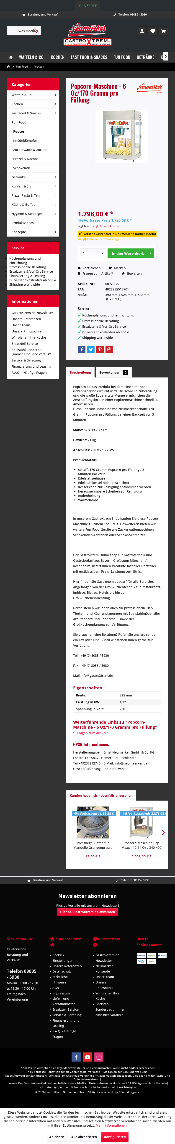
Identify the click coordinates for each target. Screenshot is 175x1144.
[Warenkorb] (163, 30)
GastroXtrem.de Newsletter (32, 313)
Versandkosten (102, 1068)
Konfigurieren (115, 1137)
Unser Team (21, 325)
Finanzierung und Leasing (31, 366)
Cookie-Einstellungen (62, 958)
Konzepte (87, 5)
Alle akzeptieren (84, 1137)
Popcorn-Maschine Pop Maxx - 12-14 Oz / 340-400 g (141, 845)
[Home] (11, 57)
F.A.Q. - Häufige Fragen (29, 372)
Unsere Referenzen (26, 319)
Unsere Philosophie (26, 331)
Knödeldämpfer (25, 140)
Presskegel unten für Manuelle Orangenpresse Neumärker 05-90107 (92, 845)
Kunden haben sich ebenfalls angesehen (101, 795)
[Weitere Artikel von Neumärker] (149, 88)
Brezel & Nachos (25, 159)
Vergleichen (91, 268)
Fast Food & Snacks (26, 113)
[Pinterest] (100, 349)
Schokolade (22, 168)
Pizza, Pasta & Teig (26, 195)
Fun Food (19, 122)
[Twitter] (91, 349)
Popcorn (19, 131)
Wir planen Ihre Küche (29, 337)
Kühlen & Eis (21, 186)
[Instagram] (98, 1057)
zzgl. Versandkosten (106, 226)
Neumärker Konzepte (104, 969)
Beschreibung (80, 372)
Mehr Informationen (111, 1125)
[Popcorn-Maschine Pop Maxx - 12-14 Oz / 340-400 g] (141, 822)
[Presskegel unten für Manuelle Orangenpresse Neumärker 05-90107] (93, 822)
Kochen (17, 104)
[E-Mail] (109, 349)
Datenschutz (62, 971)
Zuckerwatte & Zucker (30, 150)
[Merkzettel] (152, 30)
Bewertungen (112, 372)
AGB (55, 988)
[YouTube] (87, 1057)
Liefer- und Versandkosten (63, 1001)
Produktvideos (23, 223)
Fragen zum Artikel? (97, 273)
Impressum (61, 993)
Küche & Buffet (23, 204)
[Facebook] (81, 349)
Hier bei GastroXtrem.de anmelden (87, 912)
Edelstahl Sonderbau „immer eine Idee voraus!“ (31, 352)
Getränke (19, 177)
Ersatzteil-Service (25, 343)
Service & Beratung (26, 360)
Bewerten (134, 273)
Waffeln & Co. (22, 95)
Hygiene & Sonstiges (27, 213)
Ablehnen (56, 1137)
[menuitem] (163, 30)
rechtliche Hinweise (60, 979)
